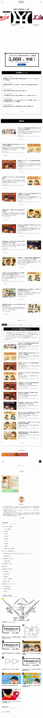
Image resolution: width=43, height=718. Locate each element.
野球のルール (6, 591)
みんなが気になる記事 (7, 526)
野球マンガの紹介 (7, 581)
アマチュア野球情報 (7, 529)
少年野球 (6, 538)
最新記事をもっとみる (21, 320)
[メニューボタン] (41, 2)
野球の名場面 (6, 571)
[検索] (25, 450)
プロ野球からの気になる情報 (9, 548)
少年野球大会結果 (7, 561)
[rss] (23, 450)
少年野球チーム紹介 (7, 563)
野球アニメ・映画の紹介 (8, 578)
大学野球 (6, 533)
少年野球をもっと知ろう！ (8, 558)
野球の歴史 (6, 576)
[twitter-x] (19, 450)
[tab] (4, 325)
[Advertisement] (21, 44)
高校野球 (6, 546)
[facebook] (17, 450)
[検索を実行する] (40, 461)
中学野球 (6, 531)
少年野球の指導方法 (7, 586)
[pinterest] (22, 450)
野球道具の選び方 (7, 556)
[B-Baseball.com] (21, 2)
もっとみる (21, 111)
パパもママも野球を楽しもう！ (9, 551)
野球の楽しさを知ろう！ (8, 569)
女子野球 (6, 536)
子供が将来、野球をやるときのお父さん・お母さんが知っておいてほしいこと (17, 553)
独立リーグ (6, 541)
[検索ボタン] (2, 2)
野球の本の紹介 (6, 574)
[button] (18, 27)
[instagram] (20, 450)
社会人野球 (6, 543)
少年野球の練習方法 (7, 588)
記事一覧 (5, 566)
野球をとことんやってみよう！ (9, 584)
